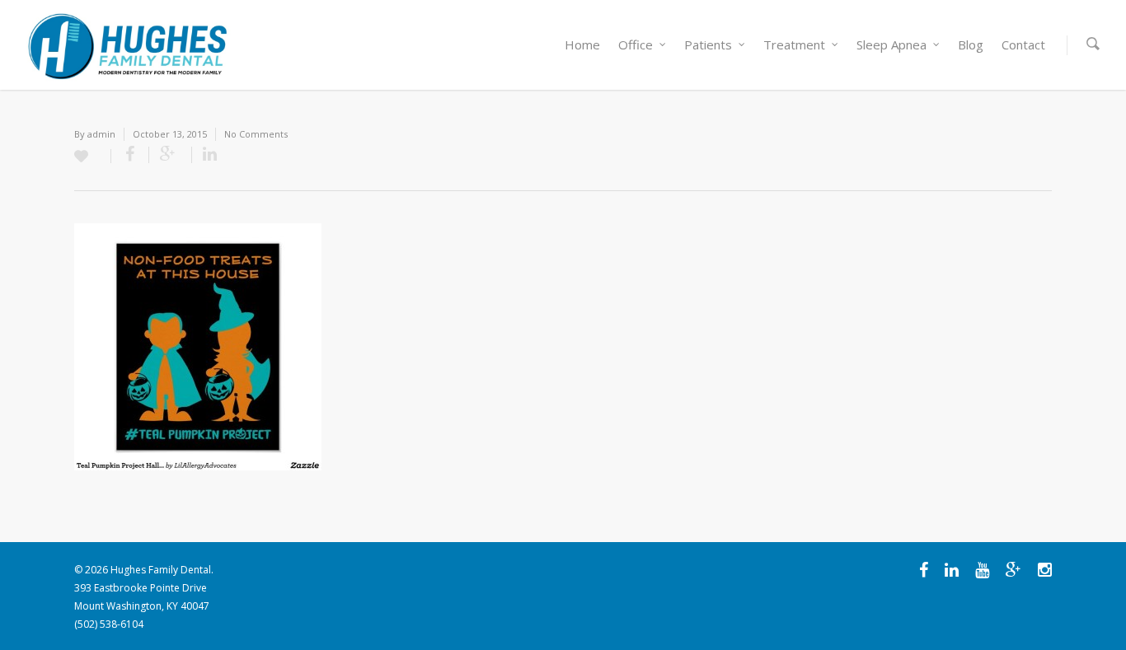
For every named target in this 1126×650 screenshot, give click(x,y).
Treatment (794, 44)
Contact (1023, 44)
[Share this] (130, 155)
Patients (708, 44)
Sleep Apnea (891, 44)
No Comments (256, 134)
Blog (970, 44)
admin (101, 134)
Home (582, 44)
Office (635, 44)
